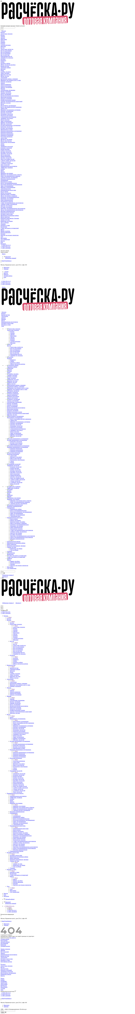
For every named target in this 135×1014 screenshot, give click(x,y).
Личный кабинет (5, 942)
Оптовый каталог (5, 946)
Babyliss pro (4, 985)
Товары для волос (5, 949)
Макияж (12, 699)
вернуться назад (5, 937)
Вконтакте (6, 267)
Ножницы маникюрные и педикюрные (23, 752)
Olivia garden (4, 984)
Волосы (12, 623)
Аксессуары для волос (19, 627)
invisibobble (4, 981)
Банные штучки (14, 668)
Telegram (6, 269)
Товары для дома (17, 863)
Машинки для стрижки (19, 806)
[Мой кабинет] (1, 604)
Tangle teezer (4, 982)
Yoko (2, 990)
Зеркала (12, 690)
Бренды (3, 975)
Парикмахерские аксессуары (20, 828)
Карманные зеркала (6, 974)
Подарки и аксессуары (16, 855)
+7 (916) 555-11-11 (6, 245)
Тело (11, 889)
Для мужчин (13, 682)
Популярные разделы (6, 961)
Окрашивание (17, 816)
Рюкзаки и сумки (14, 872)
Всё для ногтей (5, 951)
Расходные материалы (19, 761)
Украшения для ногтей (19, 773)
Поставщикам (4, 943)
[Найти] (2, 29)
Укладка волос (4, 968)
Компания (3, 944)
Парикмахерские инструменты (18, 796)
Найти (2, 1012)
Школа (15, 879)
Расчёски (15, 658)
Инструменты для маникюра (20, 721)
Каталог (9, 618)
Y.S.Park (3, 988)
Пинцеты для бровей (6, 970)
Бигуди (15, 644)
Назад (10, 617)
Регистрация (4, 940)
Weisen (2, 978)
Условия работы (5, 939)
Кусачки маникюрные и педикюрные (23, 744)
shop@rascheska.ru (6, 260)
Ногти (11, 717)
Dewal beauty (4, 987)
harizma (3, 980)
